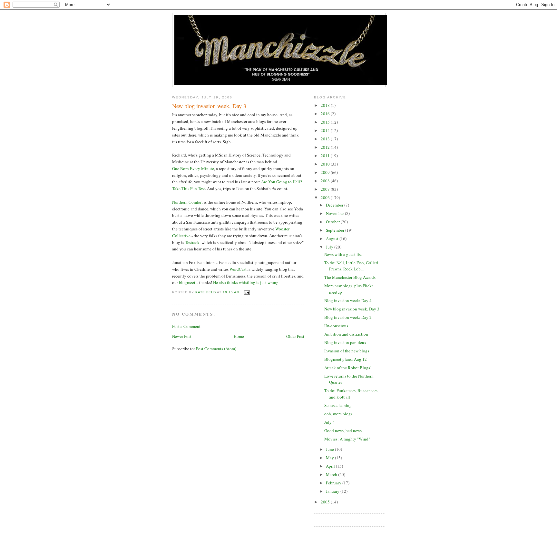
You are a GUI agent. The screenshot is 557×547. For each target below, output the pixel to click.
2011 (326, 155)
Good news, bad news (343, 430)
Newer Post (181, 336)
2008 (326, 181)
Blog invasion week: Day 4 (348, 300)
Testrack (192, 242)
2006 (326, 197)
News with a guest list (343, 254)
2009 (326, 172)
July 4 (329, 422)
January (333, 491)
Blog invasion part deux (345, 342)
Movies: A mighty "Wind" (347, 439)
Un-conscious (336, 326)
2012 (326, 147)
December (335, 205)
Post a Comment (186, 326)
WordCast (238, 269)
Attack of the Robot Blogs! (347, 367)
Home (239, 336)
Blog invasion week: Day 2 (348, 317)
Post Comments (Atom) (216, 348)
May (330, 458)
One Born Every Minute (193, 168)
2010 (326, 164)
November (335, 213)
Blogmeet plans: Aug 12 (345, 359)
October (333, 222)
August (332, 238)
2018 (326, 105)
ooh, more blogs (338, 414)
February (334, 483)
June (330, 449)
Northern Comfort (187, 202)
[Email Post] (246, 292)
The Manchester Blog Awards (350, 277)
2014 (326, 130)
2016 (326, 113)
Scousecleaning (338, 405)
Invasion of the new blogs (346, 351)
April (331, 466)
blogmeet (187, 282)
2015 (326, 122)
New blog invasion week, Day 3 (351, 309)
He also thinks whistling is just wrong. (246, 282)
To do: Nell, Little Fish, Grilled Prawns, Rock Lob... (351, 266)
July (330, 247)
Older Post (295, 336)
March (332, 474)
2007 (326, 189)
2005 (326, 502)
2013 (326, 139)
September (335, 230)
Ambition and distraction (346, 334)
